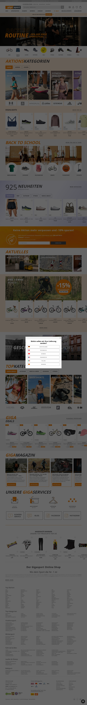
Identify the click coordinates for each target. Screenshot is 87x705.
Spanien (43, 364)
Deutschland (43, 346)
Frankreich (43, 357)
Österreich (43, 350)
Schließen (60, 338)
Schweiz (43, 353)
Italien (43, 360)
